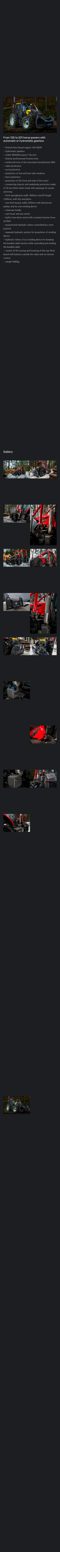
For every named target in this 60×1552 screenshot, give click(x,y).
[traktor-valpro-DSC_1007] (43, 1503)
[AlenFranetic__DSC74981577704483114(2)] (16, 1061)
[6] (43, 836)
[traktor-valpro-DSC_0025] (16, 1414)
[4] (43, 527)
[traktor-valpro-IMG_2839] (16, 1193)
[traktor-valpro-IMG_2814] (43, 1105)
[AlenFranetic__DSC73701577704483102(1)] (43, 928)
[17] (16, 659)
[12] (16, 792)
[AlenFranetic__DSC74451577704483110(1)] (16, 1017)
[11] (43, 703)
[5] (43, 615)
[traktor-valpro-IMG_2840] (43, 1193)
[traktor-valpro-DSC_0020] (43, 1370)
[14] (16, 527)
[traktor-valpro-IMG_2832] (43, 1149)
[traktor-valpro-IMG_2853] (43, 1237)
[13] (16, 703)
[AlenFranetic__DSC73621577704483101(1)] (16, 972)
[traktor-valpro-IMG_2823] (16, 1149)
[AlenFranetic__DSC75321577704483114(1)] (43, 1061)
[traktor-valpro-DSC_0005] (43, 1282)
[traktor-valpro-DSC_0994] (43, 1458)
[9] (43, 748)
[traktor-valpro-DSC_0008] (16, 1326)
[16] (43, 659)
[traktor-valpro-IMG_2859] (16, 1282)
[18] (16, 615)
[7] (16, 836)
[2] (16, 571)
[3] (43, 571)
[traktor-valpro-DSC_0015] (16, 1370)
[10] (16, 748)
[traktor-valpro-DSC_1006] (16, 1503)
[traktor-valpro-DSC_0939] (43, 1414)
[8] (43, 792)
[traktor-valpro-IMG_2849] (16, 1237)
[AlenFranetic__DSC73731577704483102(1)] (43, 972)
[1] (16, 482)
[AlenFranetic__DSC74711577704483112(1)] (43, 1017)
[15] (43, 482)
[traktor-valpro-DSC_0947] (16, 1458)
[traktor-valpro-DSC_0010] (43, 1326)
